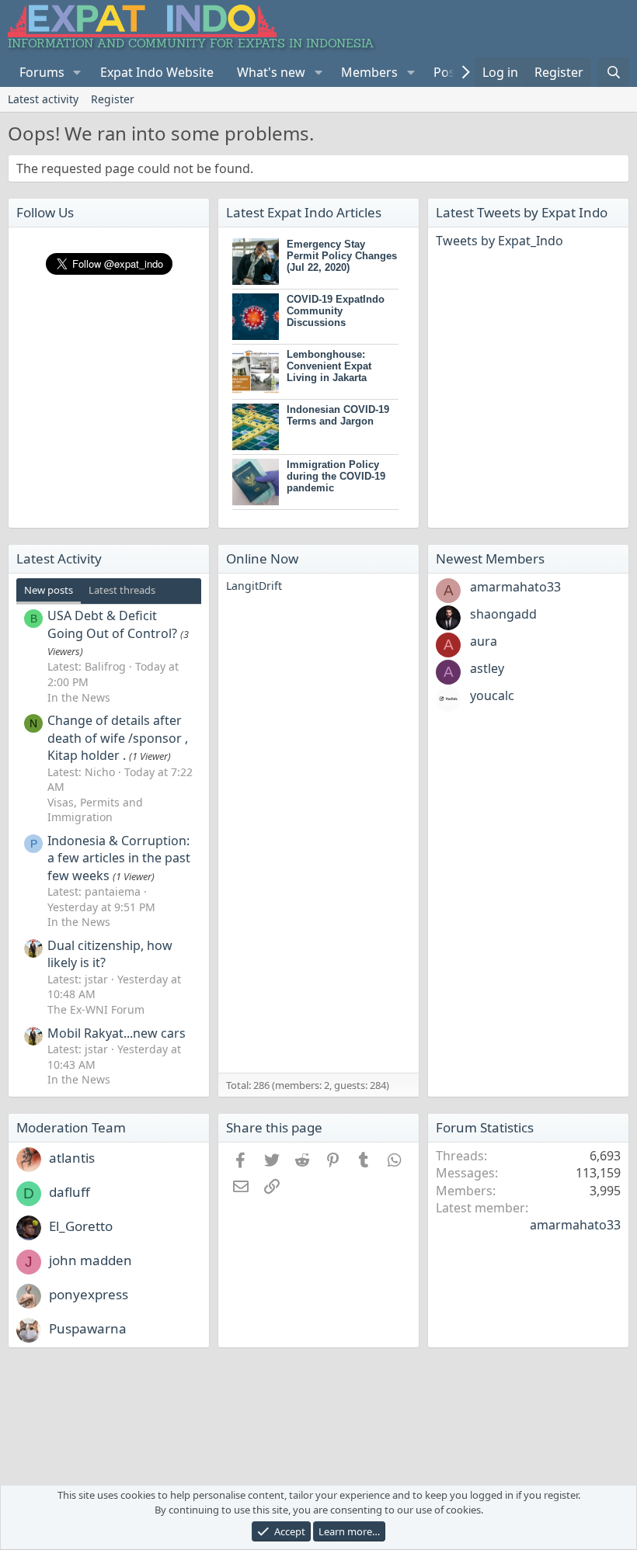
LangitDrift (254, 585)
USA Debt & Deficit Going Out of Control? (112, 624)
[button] (77, 72)
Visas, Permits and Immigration (95, 810)
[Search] (613, 72)
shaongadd (503, 613)
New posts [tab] (48, 590)
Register (112, 99)
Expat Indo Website (157, 72)
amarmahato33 (515, 586)
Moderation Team (71, 1127)
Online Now (262, 558)
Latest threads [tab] (122, 590)
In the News (78, 697)
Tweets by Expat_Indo (499, 240)
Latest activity (43, 99)
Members (369, 72)
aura (483, 641)
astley (487, 668)
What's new (271, 72)
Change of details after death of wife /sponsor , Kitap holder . (117, 738)
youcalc (492, 695)
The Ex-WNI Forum (95, 1009)
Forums (41, 72)
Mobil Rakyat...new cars (116, 1033)
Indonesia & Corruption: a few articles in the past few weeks (118, 858)
